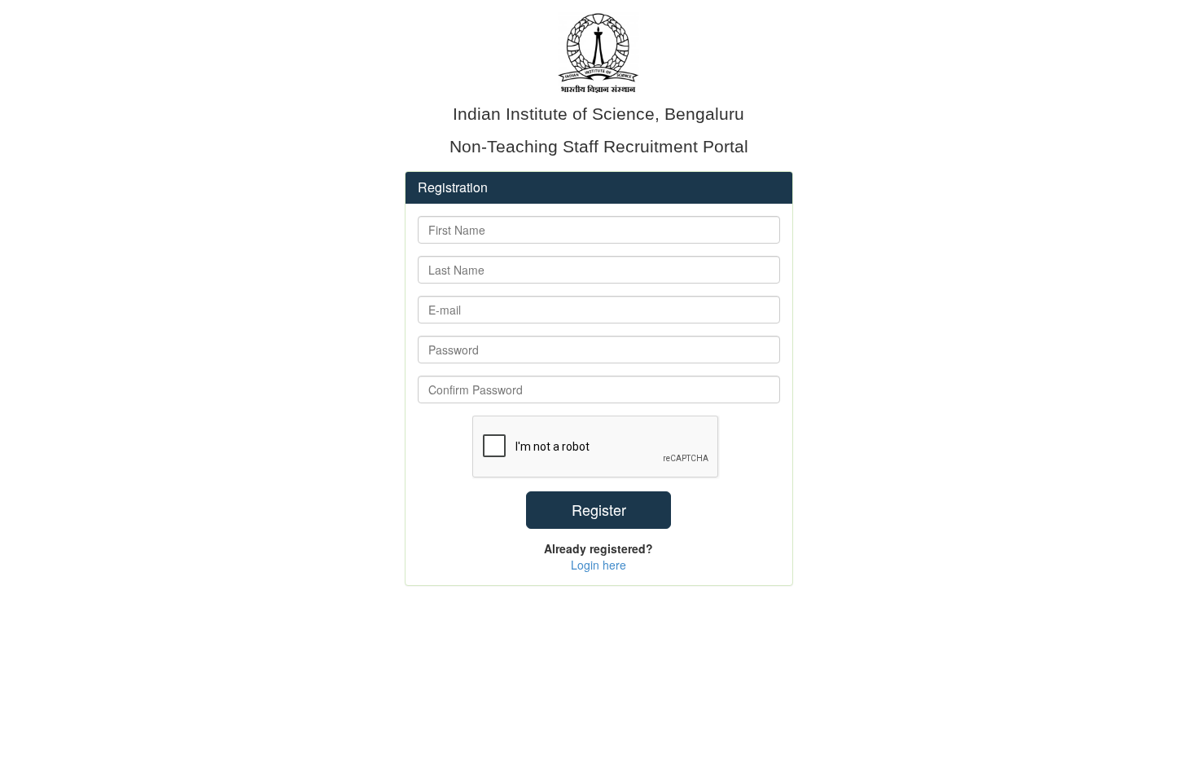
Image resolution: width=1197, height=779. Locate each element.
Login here (598, 565)
